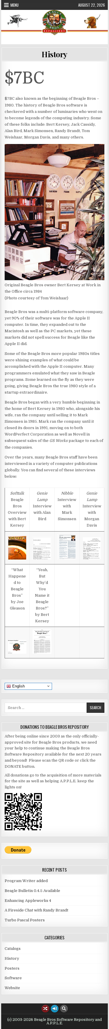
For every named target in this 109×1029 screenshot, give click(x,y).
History (54, 54)
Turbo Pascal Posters (25, 920)
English (18, 686)
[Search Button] (64, 1008)
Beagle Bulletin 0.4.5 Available (32, 890)
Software (13, 978)
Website (12, 988)
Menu (14, 5)
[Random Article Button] (45, 1008)
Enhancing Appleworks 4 (28, 900)
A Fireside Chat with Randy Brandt (36, 910)
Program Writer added (26, 881)
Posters (12, 968)
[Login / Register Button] (54, 1008)
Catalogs (13, 948)
